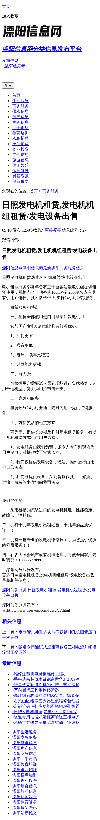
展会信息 (20, 154)
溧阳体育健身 (24, 802)
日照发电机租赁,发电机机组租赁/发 (44, 712)
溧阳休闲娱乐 (24, 797)
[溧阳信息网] (34, 37)
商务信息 (20, 122)
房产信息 (20, 117)
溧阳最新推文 (24, 813)
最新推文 (20, 181)
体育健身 (20, 171)
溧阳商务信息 (24, 753)
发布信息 (10, 60)
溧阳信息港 (33, 268)
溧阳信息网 (12, 268)
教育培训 (20, 133)
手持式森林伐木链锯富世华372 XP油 (46, 679)
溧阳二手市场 (24, 759)
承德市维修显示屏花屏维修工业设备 (45, 722)
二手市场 (20, 127)
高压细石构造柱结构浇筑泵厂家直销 (45, 695)
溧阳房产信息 (24, 748)
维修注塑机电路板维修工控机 (39, 674)
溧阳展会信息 (24, 786)
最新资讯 (20, 176)
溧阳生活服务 (24, 732)
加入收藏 (10, 16)
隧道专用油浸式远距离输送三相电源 (45, 717)
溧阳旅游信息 (24, 791)
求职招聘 (20, 138)
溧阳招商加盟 (24, 775)
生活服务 (20, 100)
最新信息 (12, 663)
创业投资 (20, 149)
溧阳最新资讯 (24, 807)
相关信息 (12, 621)
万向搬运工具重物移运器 (35, 690)
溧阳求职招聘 (24, 770)
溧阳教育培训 (24, 764)
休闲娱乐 (20, 165)
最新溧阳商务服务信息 (63, 268)
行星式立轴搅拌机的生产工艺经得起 (45, 685)
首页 (6, 6)
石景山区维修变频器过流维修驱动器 (45, 701)
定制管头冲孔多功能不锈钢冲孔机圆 (45, 706)
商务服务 (20, 106)
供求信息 (20, 111)
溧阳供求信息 (24, 743)
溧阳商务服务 (14, 590)
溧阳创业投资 (24, 780)
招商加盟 (20, 144)
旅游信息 (20, 160)
